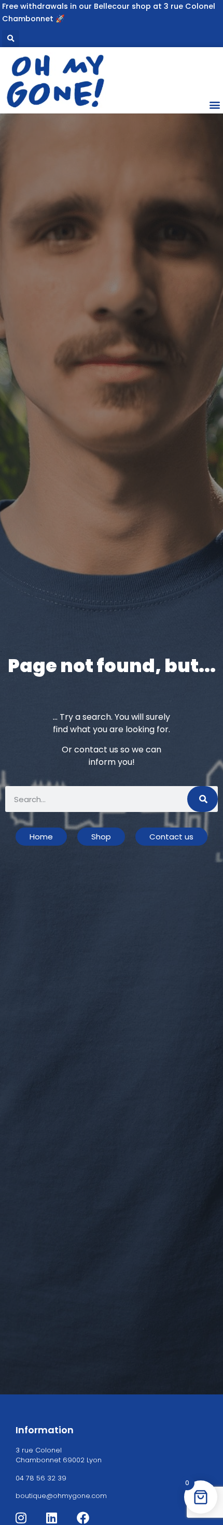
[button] (10, 38)
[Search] (202, 799)
